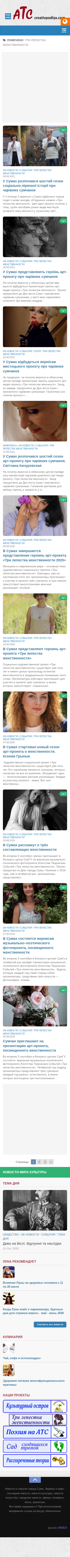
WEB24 (62, 1527)
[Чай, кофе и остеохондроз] (35, 1348)
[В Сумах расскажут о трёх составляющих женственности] (35, 810)
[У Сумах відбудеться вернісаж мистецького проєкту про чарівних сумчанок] (35, 326)
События (26, 170)
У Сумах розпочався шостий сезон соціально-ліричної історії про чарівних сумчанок (33, 185)
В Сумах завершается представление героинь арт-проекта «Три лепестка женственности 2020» (34, 555)
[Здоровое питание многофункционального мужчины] (35, 1370)
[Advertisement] (35, 87)
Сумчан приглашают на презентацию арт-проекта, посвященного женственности (29, 1045)
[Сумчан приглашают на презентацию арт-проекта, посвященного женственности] (35, 1006)
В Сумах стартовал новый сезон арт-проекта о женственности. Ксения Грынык (31, 751)
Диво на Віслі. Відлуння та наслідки (32, 1244)
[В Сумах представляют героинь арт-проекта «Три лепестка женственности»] (35, 613)
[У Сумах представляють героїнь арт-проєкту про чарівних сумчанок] (35, 237)
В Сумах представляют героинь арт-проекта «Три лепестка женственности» (34, 653)
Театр (37, 351)
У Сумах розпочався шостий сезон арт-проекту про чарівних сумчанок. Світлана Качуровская (34, 461)
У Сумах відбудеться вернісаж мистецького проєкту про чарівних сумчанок (33, 366)
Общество (11, 1234)
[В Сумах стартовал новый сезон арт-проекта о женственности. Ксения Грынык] (35, 711)
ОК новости (10, 170)
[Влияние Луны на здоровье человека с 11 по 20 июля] (35, 1272)
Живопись (10, 445)
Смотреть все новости (50, 1324)
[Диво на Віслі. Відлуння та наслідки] (35, 1210)
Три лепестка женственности (28, 447)
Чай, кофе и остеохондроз (21, 1358)
